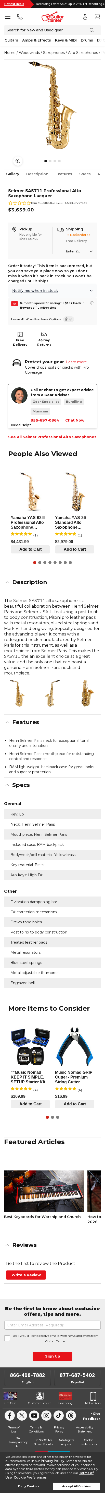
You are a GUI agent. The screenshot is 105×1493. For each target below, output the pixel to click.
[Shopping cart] (97, 16)
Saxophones (54, 52)
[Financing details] (92, 303)
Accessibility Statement (84, 1429)
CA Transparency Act (18, 1442)
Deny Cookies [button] (28, 1486)
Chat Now (74, 420)
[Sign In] (85, 16)
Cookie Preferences (30, 1477)
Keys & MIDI (66, 40)
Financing (65, 1403)
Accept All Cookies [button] (76, 1486)
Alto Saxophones (83, 52)
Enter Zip (73, 251)
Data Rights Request (66, 1442)
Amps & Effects (36, 40)
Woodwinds (29, 52)
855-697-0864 (45, 420)
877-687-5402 (77, 1375)
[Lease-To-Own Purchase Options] (68, 319)
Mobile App (92, 1403)
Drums (87, 40)
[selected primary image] (52, 105)
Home (10, 52)
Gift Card (10, 1403)
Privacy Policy (52, 1461)
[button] (52, 582)
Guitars (11, 40)
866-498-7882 (27, 1375)
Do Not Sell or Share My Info (43, 1442)
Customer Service (39, 1403)
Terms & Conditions (36, 1429)
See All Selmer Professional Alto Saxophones (52, 437)
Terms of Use (14, 1429)
